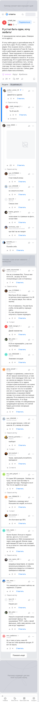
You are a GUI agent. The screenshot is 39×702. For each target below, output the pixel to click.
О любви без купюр (14, 25)
